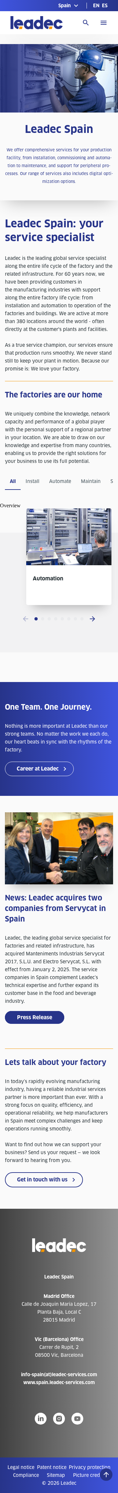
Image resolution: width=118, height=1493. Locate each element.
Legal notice (21, 1467)
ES (105, 6)
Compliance (26, 1475)
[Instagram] (59, 1419)
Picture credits (89, 1475)
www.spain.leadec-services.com (59, 1382)
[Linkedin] (41, 1419)
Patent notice (52, 1467)
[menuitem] (96, 6)
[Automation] (68, 564)
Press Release (34, 1017)
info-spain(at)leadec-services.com (59, 1375)
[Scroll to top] (106, 1474)
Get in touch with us (42, 1179)
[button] (69, 6)
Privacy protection (89, 1467)
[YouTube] (77, 1419)
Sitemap (56, 1475)
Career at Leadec (38, 768)
